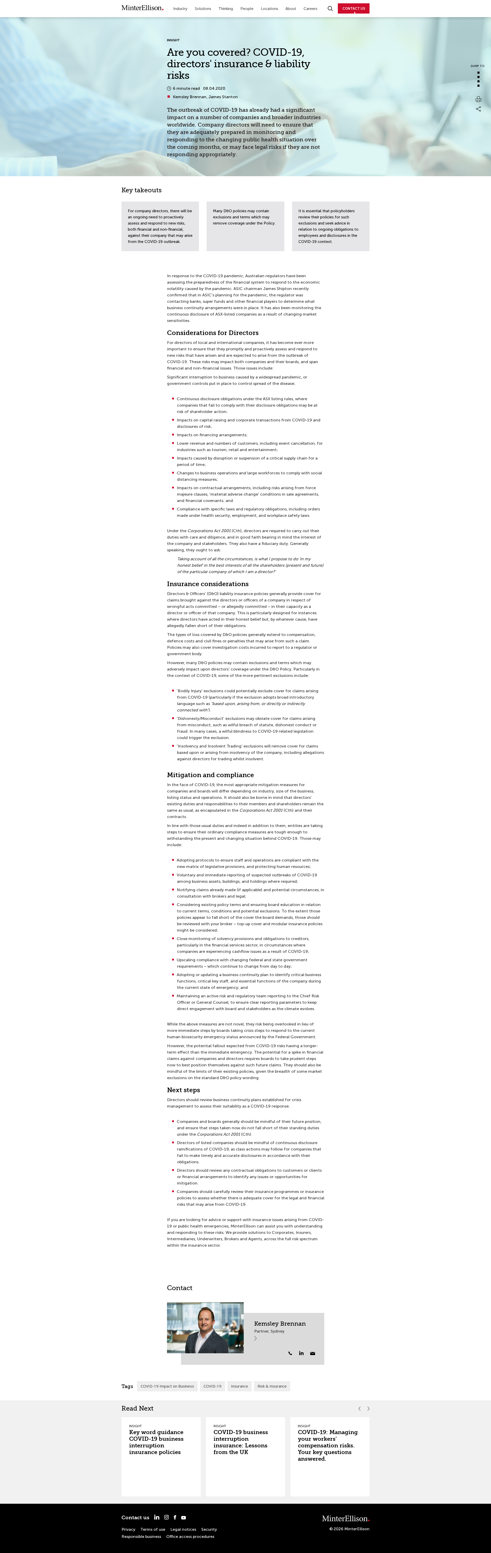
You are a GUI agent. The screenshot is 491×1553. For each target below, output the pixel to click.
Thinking (225, 8)
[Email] (312, 1353)
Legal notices (183, 1529)
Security (209, 1529)
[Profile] (205, 1327)
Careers (310, 8)
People (246, 8)
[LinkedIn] (304, 1353)
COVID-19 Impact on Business (167, 1386)
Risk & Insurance (272, 1386)
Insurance (239, 1386)
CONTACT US (353, 8)
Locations (269, 8)
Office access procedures (190, 1536)
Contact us (135, 1518)
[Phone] (290, 1353)
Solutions (203, 8)
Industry (180, 8)
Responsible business (141, 1536)
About (290, 8)
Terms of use (152, 1529)
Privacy (128, 1529)
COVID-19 (212, 1386)
